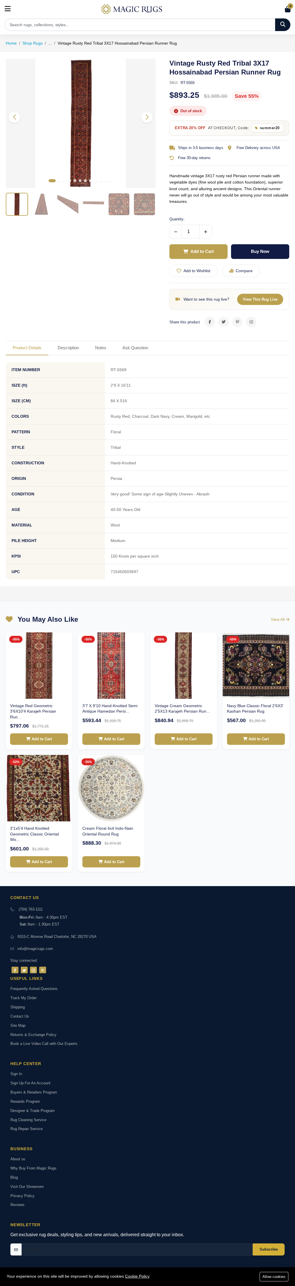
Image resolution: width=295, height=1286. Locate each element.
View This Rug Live (260, 299)
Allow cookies (273, 1276)
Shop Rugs (32, 43)
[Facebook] (15, 970)
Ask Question (135, 347)
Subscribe (269, 1249)
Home (11, 43)
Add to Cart (202, 251)
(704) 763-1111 (31, 909)
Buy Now (260, 251)
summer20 (270, 128)
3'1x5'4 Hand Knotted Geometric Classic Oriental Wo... (34, 834)
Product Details (27, 347)
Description (68, 347)
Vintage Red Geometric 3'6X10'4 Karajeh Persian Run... (33, 711)
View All (278, 619)
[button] (147, 117)
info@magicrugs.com (35, 949)
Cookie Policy (137, 1276)
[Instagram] (33, 970)
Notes (100, 347)
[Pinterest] (42, 970)
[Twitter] (24, 970)
